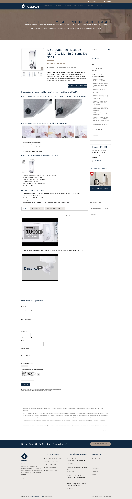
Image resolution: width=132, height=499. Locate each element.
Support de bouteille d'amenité (97, 69)
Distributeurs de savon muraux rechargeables (52, 28)
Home (32, 28)
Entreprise (58, 6)
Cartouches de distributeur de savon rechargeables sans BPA (100, 124)
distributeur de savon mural (63, 430)
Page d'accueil (47, 6)
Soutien (99, 6)
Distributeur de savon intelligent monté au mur (100, 113)
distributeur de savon (53, 430)
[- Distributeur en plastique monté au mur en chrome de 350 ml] (29, 166)
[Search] (109, 50)
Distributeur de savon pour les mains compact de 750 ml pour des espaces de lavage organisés (101, 119)
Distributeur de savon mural (99, 209)
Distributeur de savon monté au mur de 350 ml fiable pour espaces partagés (82, 28)
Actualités (90, 6)
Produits (68, 6)
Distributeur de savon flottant (98, 63)
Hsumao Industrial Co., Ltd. (36, 496)
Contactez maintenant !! (100, 444)
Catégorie (37, 28)
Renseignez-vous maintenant (78, 85)
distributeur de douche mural (43, 430)
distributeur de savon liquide (99, 430)
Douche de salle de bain (98, 129)
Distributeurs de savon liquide (98, 214)
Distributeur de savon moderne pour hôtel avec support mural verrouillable (100, 109)
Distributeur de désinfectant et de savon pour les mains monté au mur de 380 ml (100, 97)
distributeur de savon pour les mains (86, 430)
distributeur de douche (74, 430)
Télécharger (98, 160)
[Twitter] (23, 479)
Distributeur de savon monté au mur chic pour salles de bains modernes (100, 85)
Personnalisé (78, 6)
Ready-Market (107, 496)
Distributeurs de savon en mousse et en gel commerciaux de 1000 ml (100, 91)
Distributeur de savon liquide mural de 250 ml (99, 80)
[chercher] (89, 1)
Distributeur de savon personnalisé (98, 134)
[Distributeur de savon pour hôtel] (29, 74)
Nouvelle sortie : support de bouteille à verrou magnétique (76, 476)
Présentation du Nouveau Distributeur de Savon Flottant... (76, 460)
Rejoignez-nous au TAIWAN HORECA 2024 (77, 468)
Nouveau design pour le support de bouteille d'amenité (76, 484)
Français (108, 1)
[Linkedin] (25, 479)
